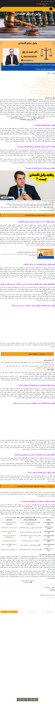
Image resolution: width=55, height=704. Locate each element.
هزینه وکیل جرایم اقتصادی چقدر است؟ (44, 94)
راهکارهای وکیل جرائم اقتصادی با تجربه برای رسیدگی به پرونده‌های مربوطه (38, 85)
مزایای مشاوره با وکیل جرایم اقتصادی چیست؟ (43, 96)
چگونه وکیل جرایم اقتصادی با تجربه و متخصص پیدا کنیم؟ (41, 93)
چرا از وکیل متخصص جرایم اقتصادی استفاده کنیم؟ (43, 90)
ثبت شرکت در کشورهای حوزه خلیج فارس (44, 82)
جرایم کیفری (32, 17)
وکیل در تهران (27, 117)
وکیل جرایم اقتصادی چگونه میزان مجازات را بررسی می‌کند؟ (41, 87)
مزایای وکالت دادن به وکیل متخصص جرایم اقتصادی (42, 81)
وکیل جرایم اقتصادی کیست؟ (47, 76)
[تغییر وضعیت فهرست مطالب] (54, 75)
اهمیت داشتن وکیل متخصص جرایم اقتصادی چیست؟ (42, 78)
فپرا (11, 701)
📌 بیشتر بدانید (49, 88)
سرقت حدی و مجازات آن (40, 369)
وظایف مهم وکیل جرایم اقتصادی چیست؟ (44, 79)
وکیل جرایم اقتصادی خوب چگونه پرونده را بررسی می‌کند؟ (41, 91)
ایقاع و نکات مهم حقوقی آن (41, 628)
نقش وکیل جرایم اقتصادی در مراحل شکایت (44, 84)
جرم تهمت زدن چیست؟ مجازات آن (39, 620)
